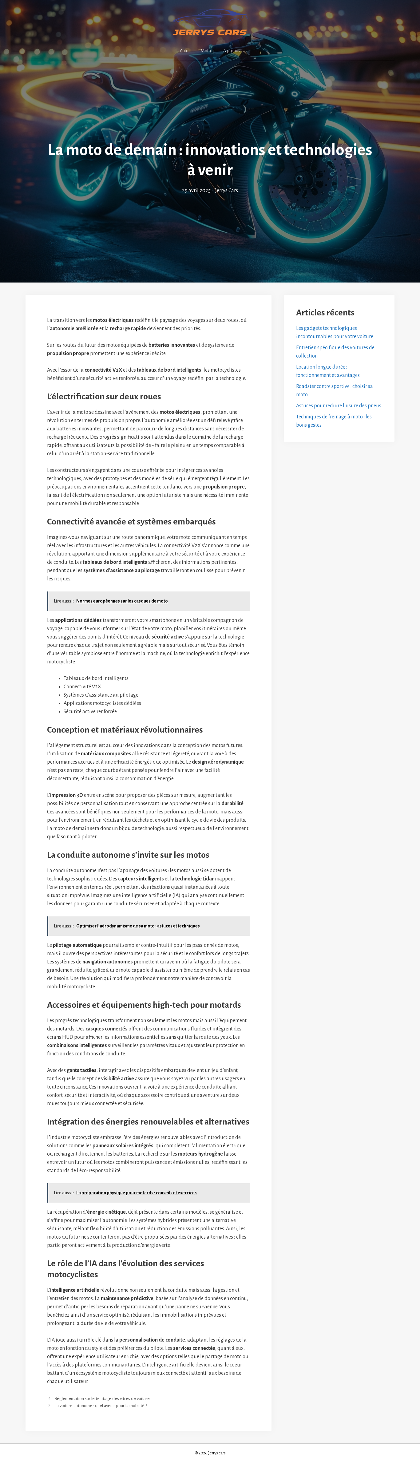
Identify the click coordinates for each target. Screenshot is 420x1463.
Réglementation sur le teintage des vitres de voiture (102, 1398)
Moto (206, 50)
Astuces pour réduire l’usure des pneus (338, 406)
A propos (231, 50)
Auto (184, 50)
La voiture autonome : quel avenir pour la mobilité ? (100, 1405)
